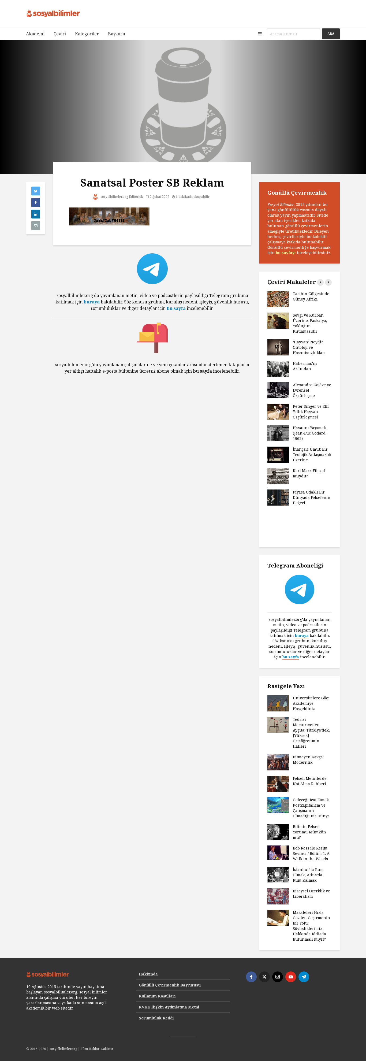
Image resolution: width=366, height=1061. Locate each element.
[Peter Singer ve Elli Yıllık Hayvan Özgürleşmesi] (278, 411)
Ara (330, 33)
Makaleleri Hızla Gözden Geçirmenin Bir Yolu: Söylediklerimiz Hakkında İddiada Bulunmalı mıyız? (311, 926)
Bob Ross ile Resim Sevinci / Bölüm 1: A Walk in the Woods (311, 853)
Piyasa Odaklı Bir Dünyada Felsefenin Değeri (311, 497)
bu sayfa (176, 308)
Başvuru (116, 34)
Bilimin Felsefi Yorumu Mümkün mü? (309, 832)
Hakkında (148, 974)
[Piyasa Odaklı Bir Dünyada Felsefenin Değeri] (278, 497)
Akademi (35, 34)
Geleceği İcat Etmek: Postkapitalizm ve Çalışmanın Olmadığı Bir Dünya (311, 807)
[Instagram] (277, 976)
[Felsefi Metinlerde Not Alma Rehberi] (278, 783)
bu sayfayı (286, 252)
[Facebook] (251, 976)
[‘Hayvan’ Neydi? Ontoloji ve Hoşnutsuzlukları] (278, 347)
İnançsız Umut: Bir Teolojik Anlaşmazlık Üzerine (312, 454)
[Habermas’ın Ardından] (278, 368)
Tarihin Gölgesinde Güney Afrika (311, 296)
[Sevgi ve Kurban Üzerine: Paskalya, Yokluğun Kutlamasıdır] (278, 320)
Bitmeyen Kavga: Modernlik (308, 759)
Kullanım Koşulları (157, 996)
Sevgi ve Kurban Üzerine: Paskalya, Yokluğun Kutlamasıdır (310, 323)
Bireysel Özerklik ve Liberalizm (311, 893)
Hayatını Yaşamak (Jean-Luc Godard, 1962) (310, 433)
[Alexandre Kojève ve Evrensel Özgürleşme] (278, 389)
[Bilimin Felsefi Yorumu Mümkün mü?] (278, 831)
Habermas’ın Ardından (305, 366)
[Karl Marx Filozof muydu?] (278, 475)
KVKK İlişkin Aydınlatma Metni (169, 1007)
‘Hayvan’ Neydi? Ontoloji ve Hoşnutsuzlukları (309, 347)
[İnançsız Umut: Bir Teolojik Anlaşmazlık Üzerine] (278, 454)
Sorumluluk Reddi (156, 1018)
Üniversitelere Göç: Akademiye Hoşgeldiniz (311, 703)
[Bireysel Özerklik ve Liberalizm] (278, 896)
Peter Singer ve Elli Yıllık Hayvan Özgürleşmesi (311, 412)
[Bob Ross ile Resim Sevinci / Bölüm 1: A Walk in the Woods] (278, 852)
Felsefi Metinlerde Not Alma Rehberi (310, 781)
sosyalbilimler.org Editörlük (121, 196)
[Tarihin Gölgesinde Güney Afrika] (278, 298)
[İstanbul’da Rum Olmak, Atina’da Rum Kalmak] (278, 874)
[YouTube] (290, 976)
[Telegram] (303, 976)
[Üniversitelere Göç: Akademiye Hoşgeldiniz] (278, 703)
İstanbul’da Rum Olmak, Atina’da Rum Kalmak (308, 875)
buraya (92, 302)
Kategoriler (87, 34)
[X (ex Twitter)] (264, 976)
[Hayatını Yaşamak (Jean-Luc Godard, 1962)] (278, 432)
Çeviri (60, 34)
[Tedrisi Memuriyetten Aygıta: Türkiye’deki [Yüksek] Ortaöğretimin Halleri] (278, 724)
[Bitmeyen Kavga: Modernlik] (278, 762)
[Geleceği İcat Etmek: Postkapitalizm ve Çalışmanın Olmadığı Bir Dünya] (278, 804)
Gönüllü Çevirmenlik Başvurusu (170, 985)
